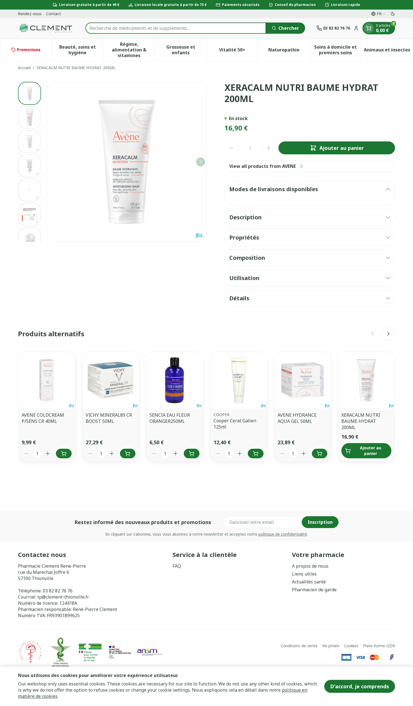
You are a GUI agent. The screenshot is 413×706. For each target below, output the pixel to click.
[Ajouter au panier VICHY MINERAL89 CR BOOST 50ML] (128, 453)
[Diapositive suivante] (388, 333)
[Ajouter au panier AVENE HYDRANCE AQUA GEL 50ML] (320, 453)
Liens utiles (304, 574)
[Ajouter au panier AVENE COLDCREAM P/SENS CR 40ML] (64, 453)
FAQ (177, 566)
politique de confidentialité (282, 534)
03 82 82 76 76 (57, 591)
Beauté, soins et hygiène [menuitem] (81, 50)
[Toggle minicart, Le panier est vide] (369, 28)
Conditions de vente (299, 645)
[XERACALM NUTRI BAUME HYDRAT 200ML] (366, 380)
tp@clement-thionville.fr (63, 597)
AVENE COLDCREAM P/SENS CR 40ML (43, 418)
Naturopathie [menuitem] (289, 51)
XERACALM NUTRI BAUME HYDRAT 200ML (360, 421)
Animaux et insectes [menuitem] (388, 51)
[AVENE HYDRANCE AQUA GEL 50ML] (302, 380)
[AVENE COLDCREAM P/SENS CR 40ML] (46, 380)
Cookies (351, 645)
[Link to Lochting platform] (391, 657)
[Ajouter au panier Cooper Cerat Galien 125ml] (256, 453)
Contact (53, 13)
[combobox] (175, 28)
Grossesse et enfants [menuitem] (186, 50)
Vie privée (330, 645)
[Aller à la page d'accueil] (46, 28)
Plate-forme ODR (379, 645)
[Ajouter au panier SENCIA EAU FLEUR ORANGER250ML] (191, 453)
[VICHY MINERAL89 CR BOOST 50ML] (110, 380)
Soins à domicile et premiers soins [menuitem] (337, 50)
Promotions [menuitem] (28, 49)
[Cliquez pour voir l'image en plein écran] (126, 162)
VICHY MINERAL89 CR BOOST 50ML (109, 418)
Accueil (24, 67)
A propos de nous (310, 566)
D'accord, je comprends (359, 686)
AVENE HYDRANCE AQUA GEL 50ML (297, 418)
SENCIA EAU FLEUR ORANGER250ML (169, 418)
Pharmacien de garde (314, 590)
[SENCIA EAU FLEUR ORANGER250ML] (174, 380)
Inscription (320, 522)
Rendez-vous (30, 13)
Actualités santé (309, 582)
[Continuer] (200, 161)
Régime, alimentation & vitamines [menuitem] (133, 49)
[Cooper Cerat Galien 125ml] (238, 380)
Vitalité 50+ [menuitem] (238, 51)
